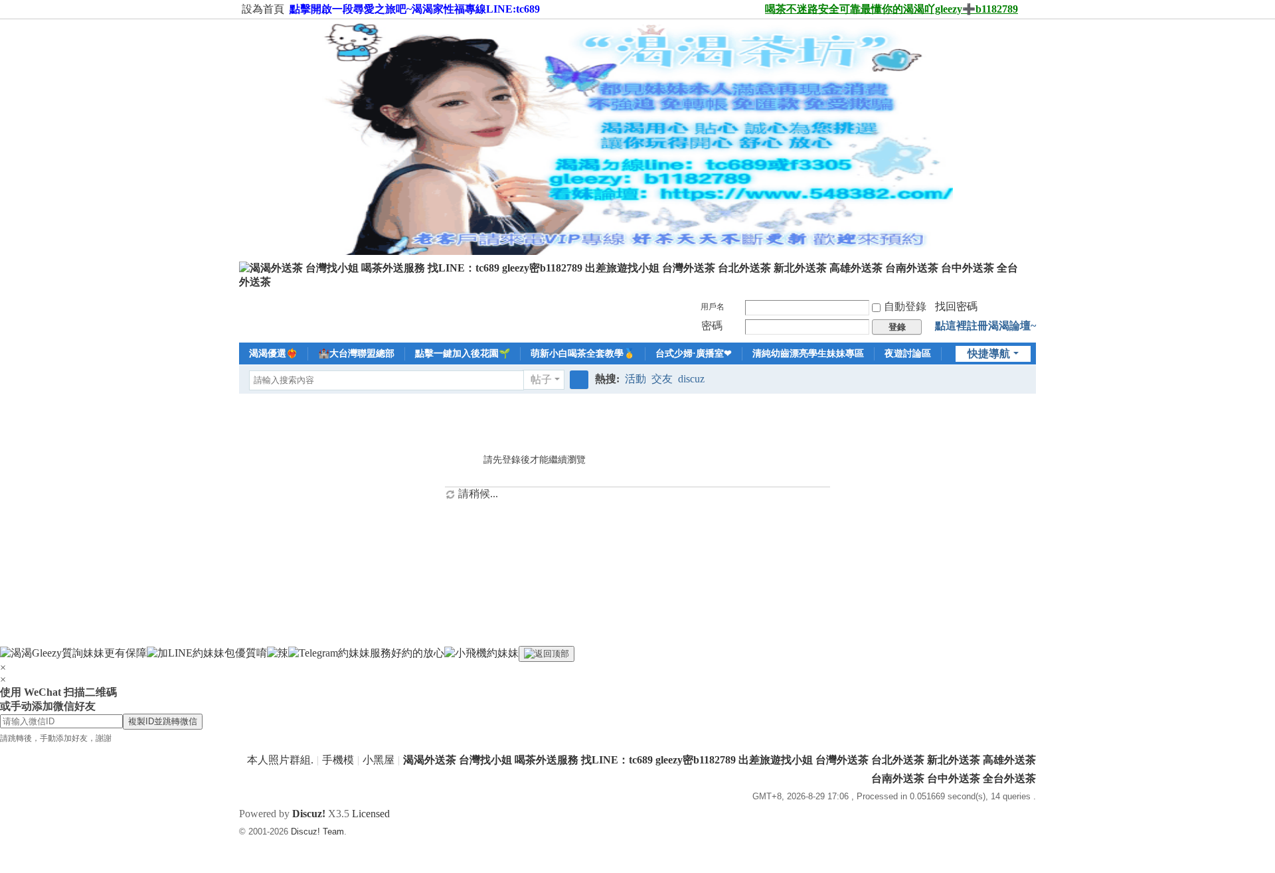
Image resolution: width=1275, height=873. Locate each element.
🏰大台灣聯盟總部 (356, 353)
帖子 (541, 379)
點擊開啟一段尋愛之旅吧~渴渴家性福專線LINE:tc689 (415, 9)
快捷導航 (989, 353)
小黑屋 (378, 759)
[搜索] (579, 379)
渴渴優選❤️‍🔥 (273, 353)
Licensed (371, 813)
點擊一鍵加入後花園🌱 (462, 353)
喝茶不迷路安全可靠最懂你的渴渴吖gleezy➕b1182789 (891, 9)
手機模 (338, 759)
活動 (635, 378)
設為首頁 (263, 9)
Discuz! (308, 813)
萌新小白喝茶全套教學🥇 (583, 353)
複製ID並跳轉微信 (162, 721)
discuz (691, 378)
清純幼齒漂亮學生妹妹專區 (808, 353)
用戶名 (712, 306)
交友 (662, 378)
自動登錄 (905, 306)
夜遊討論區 (908, 353)
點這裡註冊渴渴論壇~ (985, 325)
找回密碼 (956, 306)
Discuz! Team (317, 831)
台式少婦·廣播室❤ (693, 353)
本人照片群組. (280, 759)
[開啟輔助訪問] (759, 9)
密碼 (711, 325)
